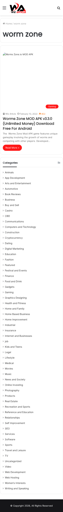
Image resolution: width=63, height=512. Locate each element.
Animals (9, 172)
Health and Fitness (15, 303)
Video (8, 466)
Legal (8, 352)
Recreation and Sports (17, 406)
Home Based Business (17, 314)
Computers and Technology (20, 227)
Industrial (10, 325)
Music (8, 374)
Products (10, 395)
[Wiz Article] (17, 7)
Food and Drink (13, 281)
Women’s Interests (15, 483)
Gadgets (9, 286)
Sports (8, 444)
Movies (9, 368)
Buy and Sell (12, 205)
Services (10, 434)
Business (10, 199)
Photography (12, 390)
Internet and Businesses (18, 335)
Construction (12, 232)
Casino (9, 210)
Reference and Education (19, 412)
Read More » (12, 147)
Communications (14, 221)
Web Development (15, 472)
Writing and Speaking (17, 488)
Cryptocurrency (14, 237)
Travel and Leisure (15, 450)
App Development (15, 177)
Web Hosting (12, 477)
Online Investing (14, 385)
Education (10, 254)
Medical (9, 363)
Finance (9, 276)
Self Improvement (15, 423)
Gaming (9, 292)
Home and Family (14, 308)
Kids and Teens (13, 346)
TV (6, 455)
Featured (10, 265)
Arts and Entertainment (18, 183)
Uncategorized (13, 461)
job (6, 341)
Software (10, 439)
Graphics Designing (16, 297)
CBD (7, 216)
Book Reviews (13, 194)
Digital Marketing (14, 248)
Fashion (9, 259)
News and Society (15, 379)
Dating (8, 243)
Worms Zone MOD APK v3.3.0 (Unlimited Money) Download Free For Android (28, 123)
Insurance (10, 330)
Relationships (12, 417)
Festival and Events (16, 270)
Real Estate (11, 401)
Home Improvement (16, 319)
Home (8, 23)
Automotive (11, 188)
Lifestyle (10, 357)
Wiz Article (10, 113)
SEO (7, 428)
